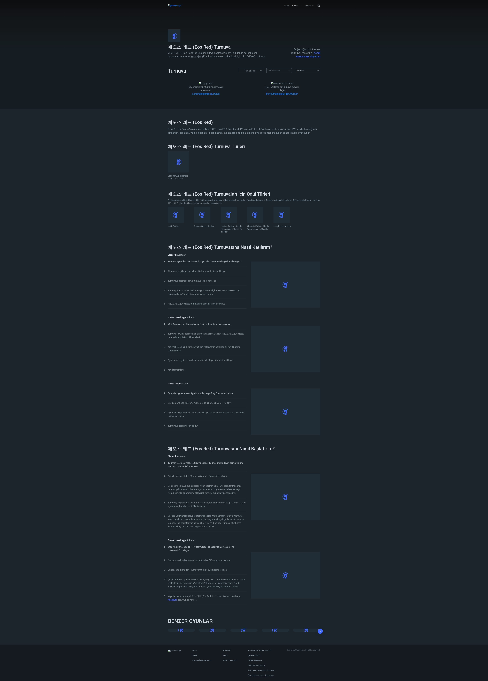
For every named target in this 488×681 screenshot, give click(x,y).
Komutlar (227, 650)
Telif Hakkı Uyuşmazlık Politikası (261, 670)
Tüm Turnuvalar (274, 71)
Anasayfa (172, 599)
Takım (194, 655)
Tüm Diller (300, 71)
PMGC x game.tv (229, 660)
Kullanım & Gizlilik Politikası (259, 650)
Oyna (194, 650)
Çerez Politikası (254, 655)
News (225, 655)
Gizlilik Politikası (255, 660)
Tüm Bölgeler (250, 71)
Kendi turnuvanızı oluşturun (206, 93)
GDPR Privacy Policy (256, 665)
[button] (320, 631)
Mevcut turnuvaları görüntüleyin (282, 93)
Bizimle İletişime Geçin (201, 660)
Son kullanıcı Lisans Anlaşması (261, 675)
